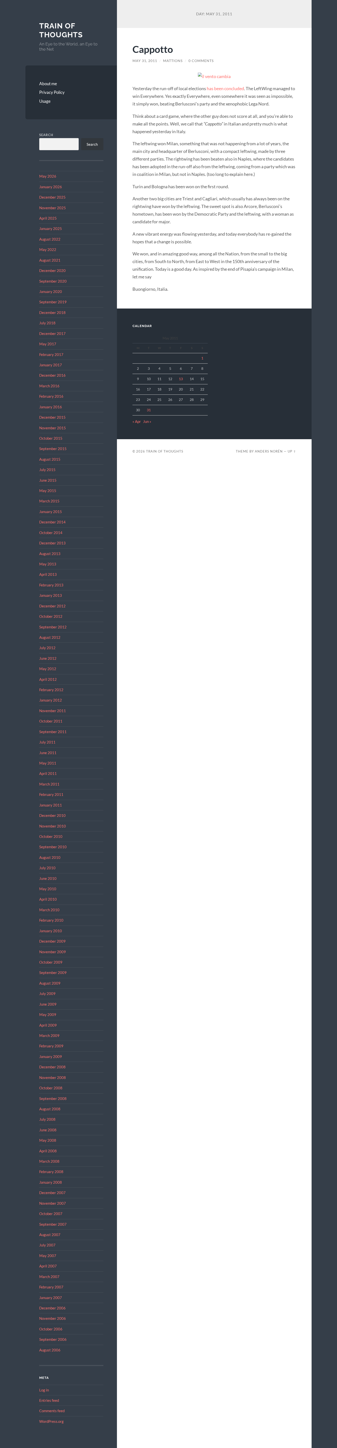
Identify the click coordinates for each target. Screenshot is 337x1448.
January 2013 (50, 595)
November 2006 (52, 1318)
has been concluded (225, 88)
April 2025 (48, 218)
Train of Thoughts (61, 30)
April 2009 (48, 1025)
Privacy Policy (52, 92)
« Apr (136, 421)
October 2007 (50, 1213)
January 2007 (50, 1297)
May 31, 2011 (144, 61)
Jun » (147, 421)
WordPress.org (51, 1421)
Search (46, 135)
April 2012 (48, 679)
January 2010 (50, 931)
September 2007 (53, 1224)
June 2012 (47, 658)
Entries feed (49, 1400)
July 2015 (47, 469)
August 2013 (49, 553)
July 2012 (47, 647)
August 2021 (49, 260)
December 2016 (52, 375)
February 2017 (51, 354)
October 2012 (50, 616)
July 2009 (47, 993)
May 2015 (47, 490)
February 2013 (51, 585)
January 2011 (50, 805)
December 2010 (52, 815)
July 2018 (47, 323)
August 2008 (49, 1109)
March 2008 (49, 1161)
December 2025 (52, 197)
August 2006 (49, 1350)
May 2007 (47, 1255)
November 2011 (52, 710)
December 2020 (52, 270)
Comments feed (52, 1410)
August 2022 (49, 239)
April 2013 (48, 574)
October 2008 (50, 1088)
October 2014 (50, 532)
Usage (45, 101)
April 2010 (48, 899)
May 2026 (47, 176)
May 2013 (47, 564)
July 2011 (47, 742)
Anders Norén (269, 451)
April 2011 (48, 773)
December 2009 (52, 941)
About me (48, 83)
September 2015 (53, 448)
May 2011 (47, 763)
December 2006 (52, 1308)
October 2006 (50, 1329)
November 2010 (52, 826)
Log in (44, 1390)
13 (181, 379)
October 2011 (50, 721)
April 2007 (48, 1266)
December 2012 (52, 606)
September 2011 (53, 731)
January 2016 (50, 407)
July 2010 (47, 868)
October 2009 (50, 962)
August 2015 (49, 459)
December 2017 (52, 333)
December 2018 (52, 312)
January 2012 (50, 700)
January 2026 (50, 187)
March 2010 (49, 910)
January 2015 (50, 511)
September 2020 (53, 281)
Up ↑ (292, 451)
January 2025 (50, 228)
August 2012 (49, 637)
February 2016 (51, 396)
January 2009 (50, 1056)
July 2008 (47, 1119)
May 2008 (47, 1140)
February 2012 (51, 689)
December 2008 (52, 1067)
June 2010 (47, 878)
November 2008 (52, 1077)
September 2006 (53, 1339)
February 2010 (51, 920)
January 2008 (50, 1182)
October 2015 (50, 438)
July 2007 (47, 1245)
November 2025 (52, 208)
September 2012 (53, 627)
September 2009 (53, 972)
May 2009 (47, 1014)
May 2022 (47, 249)
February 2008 (51, 1171)
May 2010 (47, 889)
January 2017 (50, 365)
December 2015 (52, 417)
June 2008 (47, 1130)
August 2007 (49, 1234)
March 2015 (49, 501)
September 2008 (53, 1098)
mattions (173, 61)
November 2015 (52, 428)
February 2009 (51, 1046)
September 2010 (53, 847)
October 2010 (50, 836)
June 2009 (47, 1004)
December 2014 (52, 522)
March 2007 (49, 1276)
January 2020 (50, 291)
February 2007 (51, 1287)
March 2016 (49, 386)
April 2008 (48, 1151)
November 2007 (52, 1203)
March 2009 (49, 1035)
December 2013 (52, 543)
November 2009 (52, 952)
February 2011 (51, 794)
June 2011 (47, 752)
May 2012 (47, 668)
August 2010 (49, 857)
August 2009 (49, 983)
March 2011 (49, 784)
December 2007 (52, 1192)
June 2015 (47, 480)
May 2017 (47, 344)
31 (149, 410)
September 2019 (53, 302)
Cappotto (152, 49)
